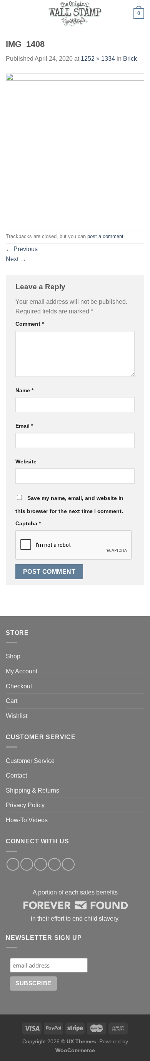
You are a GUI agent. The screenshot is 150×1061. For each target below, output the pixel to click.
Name (24, 390)
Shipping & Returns (32, 790)
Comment (29, 324)
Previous (22, 249)
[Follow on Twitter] (40, 864)
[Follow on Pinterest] (54, 864)
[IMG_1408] (75, 146)
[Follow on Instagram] (26, 864)
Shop (13, 656)
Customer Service (30, 761)
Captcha (28, 523)
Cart (11, 701)
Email (24, 426)
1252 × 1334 (98, 58)
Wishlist (16, 716)
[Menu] (10, 13)
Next (16, 259)
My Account (21, 671)
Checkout (19, 686)
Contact (16, 775)
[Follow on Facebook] (13, 864)
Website (26, 461)
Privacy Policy (25, 805)
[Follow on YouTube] (68, 864)
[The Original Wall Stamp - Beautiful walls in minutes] (75, 13)
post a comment (105, 236)
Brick (130, 58)
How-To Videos (27, 820)
